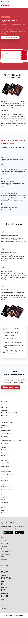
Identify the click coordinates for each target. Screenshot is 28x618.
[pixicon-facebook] (1, 572)
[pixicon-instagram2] (4, 572)
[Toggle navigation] (26, 5)
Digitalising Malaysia (5, 1)
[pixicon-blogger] (10, 578)
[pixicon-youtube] (7, 572)
